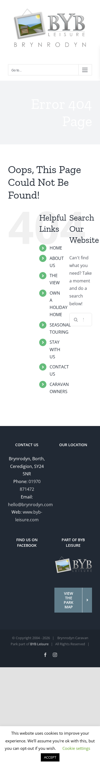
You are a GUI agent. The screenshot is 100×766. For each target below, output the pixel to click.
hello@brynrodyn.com (30, 504)
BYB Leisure (39, 644)
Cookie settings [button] (76, 748)
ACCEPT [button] (50, 757)
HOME (56, 248)
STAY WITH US (55, 349)
